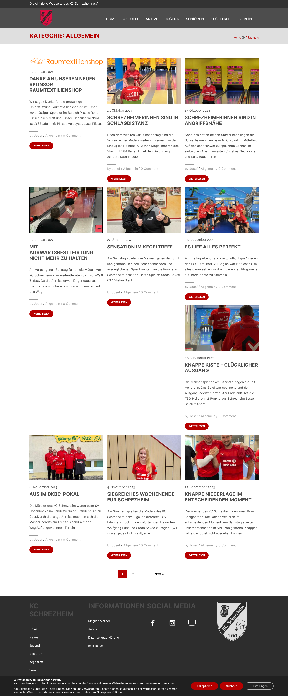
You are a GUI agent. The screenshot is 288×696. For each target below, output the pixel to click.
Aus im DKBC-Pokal (54, 494)
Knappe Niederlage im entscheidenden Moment (218, 497)
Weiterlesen (41, 145)
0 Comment (72, 135)
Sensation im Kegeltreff (140, 247)
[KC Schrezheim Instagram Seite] (172, 622)
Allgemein (252, 37)
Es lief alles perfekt (213, 247)
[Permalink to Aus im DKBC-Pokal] (66, 479)
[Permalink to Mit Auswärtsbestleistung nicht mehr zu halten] (66, 232)
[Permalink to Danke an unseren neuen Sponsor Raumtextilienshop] (66, 64)
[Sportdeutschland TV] (192, 622)
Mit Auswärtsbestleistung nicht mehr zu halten (61, 252)
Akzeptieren (204, 686)
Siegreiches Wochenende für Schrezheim (141, 497)
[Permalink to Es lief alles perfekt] (222, 232)
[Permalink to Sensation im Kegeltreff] (144, 232)
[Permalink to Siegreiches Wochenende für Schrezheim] (144, 479)
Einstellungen (56, 688)
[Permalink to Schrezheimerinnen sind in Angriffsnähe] (222, 103)
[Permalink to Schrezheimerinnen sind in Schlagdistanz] (144, 103)
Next (158, 574)
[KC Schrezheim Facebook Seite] (152, 622)
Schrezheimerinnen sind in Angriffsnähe (220, 120)
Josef (38, 135)
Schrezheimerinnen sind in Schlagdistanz (142, 120)
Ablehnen (231, 686)
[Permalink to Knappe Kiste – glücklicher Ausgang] (222, 350)
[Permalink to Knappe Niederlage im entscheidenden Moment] (222, 479)
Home (237, 37)
